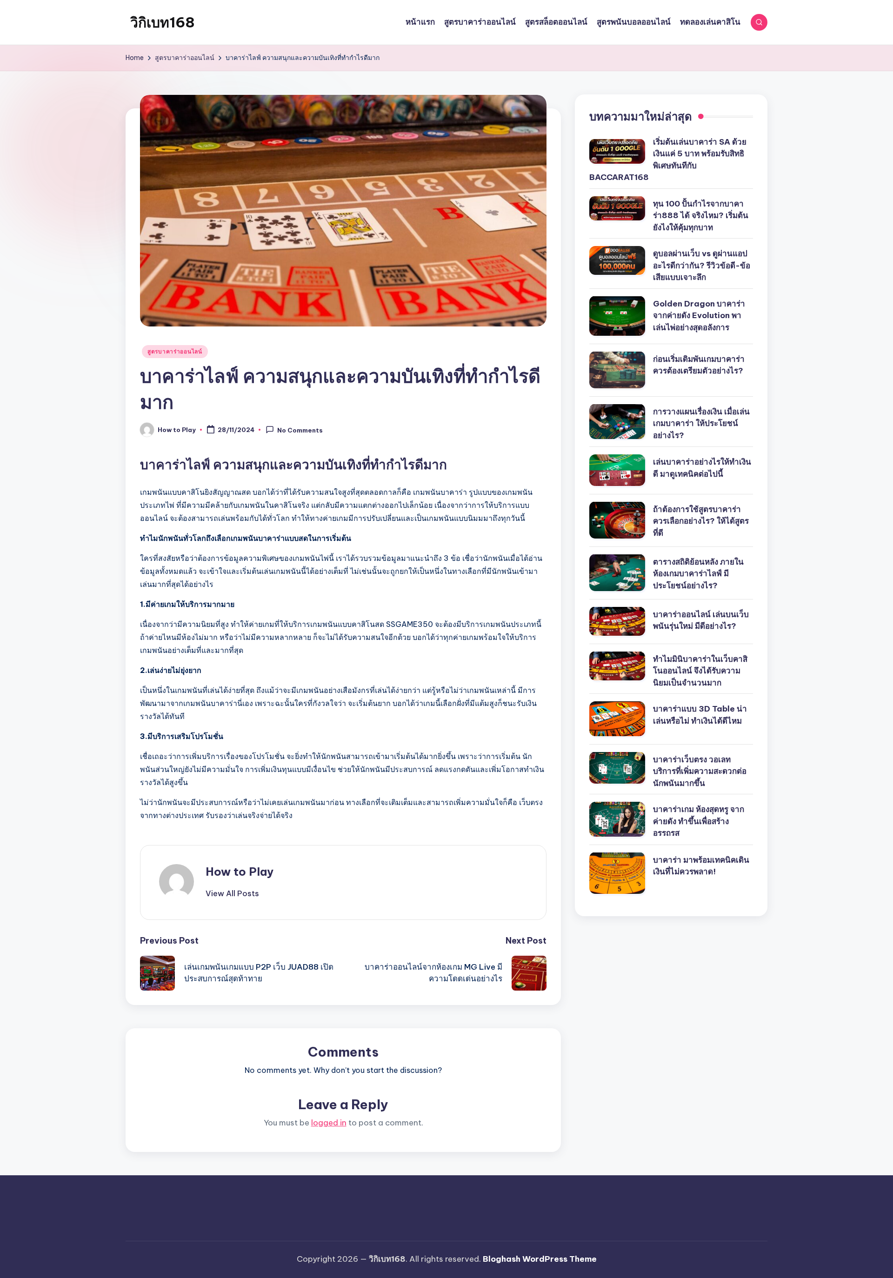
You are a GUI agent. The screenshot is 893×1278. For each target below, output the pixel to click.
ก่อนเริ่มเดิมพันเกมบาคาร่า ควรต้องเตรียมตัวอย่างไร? (699, 364)
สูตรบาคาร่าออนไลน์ (174, 351)
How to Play (239, 872)
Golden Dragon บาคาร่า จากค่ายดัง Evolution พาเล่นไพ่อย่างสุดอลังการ (699, 315)
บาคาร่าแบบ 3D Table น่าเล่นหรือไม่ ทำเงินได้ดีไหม (700, 715)
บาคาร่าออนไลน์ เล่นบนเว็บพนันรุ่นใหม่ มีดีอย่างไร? (701, 620)
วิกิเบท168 (162, 22)
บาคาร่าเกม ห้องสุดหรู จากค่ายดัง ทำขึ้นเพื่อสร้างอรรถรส (698, 821)
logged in (329, 1123)
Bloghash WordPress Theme (540, 1259)
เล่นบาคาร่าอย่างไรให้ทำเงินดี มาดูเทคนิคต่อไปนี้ (702, 468)
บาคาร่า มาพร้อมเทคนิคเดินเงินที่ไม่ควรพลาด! (701, 865)
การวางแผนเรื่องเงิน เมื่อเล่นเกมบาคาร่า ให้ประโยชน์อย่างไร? (701, 423)
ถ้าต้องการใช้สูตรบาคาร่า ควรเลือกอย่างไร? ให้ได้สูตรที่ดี (701, 521)
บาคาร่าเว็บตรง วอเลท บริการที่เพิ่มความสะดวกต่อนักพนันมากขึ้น (699, 771)
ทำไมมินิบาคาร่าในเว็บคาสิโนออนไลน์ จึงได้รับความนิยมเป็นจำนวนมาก (700, 670)
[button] (232, 893)
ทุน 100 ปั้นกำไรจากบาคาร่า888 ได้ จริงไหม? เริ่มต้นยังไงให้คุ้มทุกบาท (700, 215)
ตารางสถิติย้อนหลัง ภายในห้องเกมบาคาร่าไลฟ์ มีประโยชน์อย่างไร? (698, 573)
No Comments (300, 430)
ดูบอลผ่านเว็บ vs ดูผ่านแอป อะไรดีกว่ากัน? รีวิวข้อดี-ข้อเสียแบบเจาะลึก (701, 265)
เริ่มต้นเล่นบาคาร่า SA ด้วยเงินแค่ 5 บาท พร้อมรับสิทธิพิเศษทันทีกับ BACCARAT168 (667, 159)
